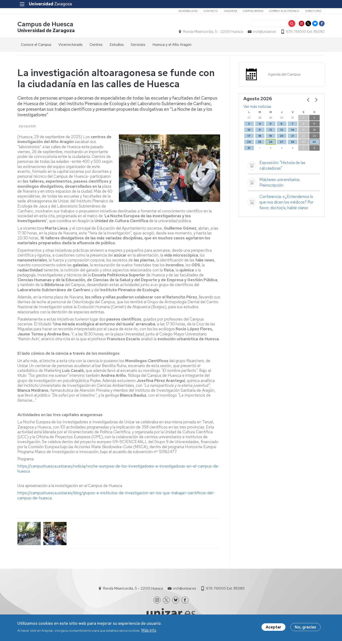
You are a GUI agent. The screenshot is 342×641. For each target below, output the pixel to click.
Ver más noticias (257, 106)
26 (270, 142)
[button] (29, 533)
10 (249, 129)
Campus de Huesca (45, 24)
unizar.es (230, 11)
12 (270, 129)
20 (281, 135)
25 (259, 142)
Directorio (313, 11)
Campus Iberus (253, 11)
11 (260, 129)
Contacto (211, 11)
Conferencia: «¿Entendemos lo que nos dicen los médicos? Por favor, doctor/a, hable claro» (286, 202)
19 (270, 135)
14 (292, 129)
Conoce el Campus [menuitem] (36, 44)
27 (281, 142)
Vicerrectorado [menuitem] (70, 44)
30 (314, 142)
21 (292, 135)
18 (259, 135)
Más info (148, 630)
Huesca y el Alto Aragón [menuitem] (171, 44)
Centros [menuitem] (96, 44)
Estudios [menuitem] (117, 44)
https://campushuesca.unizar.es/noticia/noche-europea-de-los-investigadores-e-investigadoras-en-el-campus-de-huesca (118, 469)
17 (249, 135)
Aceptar (273, 627)
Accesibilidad (188, 11)
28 (292, 142)
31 (249, 148)
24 (249, 142)
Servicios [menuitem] (138, 44)
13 (281, 129)
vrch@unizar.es (264, 31)
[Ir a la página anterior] (308, 100)
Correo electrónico (284, 11)
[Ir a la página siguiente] (316, 100)
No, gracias (305, 627)
